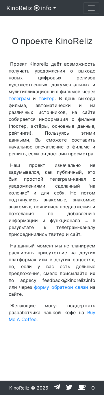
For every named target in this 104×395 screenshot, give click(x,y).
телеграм (19, 98)
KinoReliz (19, 8)
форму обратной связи (61, 287)
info (46, 8)
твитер (47, 98)
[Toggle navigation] (91, 8)
